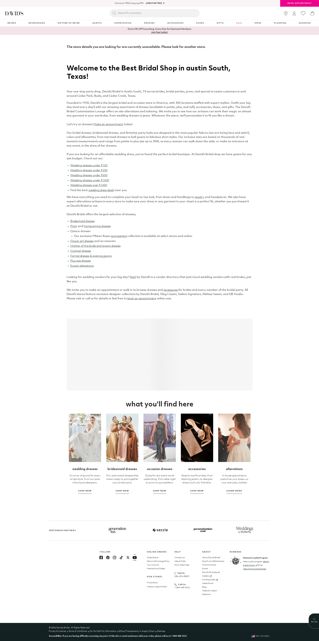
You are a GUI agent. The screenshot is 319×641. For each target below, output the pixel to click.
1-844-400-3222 (182, 588)
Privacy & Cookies (57, 631)
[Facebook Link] (101, 557)
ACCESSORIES (175, 23)
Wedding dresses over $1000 (88, 185)
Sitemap (161, 631)
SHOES (200, 23)
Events (205, 569)
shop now (84, 491)
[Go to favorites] (303, 13)
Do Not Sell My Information (103, 631)
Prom (73, 226)
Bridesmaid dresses (82, 221)
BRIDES (12, 23)
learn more (234, 491)
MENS (258, 23)
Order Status (152, 558)
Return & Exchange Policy (158, 561)
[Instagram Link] (114, 557)
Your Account (153, 565)
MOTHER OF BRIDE (69, 23)
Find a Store (152, 583)
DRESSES (149, 23)
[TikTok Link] (121, 557)
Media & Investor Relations (209, 592)
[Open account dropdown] (294, 13)
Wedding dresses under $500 (89, 175)
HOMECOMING (123, 23)
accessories (171, 290)
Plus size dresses (80, 261)
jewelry (199, 197)
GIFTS (220, 23)
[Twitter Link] (128, 557)
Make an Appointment (157, 587)
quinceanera (119, 236)
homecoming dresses (97, 226)
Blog (204, 587)
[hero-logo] (14, 13)
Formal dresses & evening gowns (91, 256)
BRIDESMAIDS (37, 23)
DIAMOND (305, 23)
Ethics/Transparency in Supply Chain (137, 631)
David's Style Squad (211, 572)
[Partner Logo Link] (117, 530)
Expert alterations (82, 266)
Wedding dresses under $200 (89, 170)
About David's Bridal (211, 558)
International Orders (156, 569)
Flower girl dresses (82, 241)
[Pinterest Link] (108, 557)
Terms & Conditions (77, 631)
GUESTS (97, 23)
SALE (239, 23)
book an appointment (141, 298)
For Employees (208, 580)
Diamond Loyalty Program (255, 558)
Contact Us (179, 558)
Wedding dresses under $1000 (89, 180)
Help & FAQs (180, 561)
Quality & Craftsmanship (213, 561)
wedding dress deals (101, 190)
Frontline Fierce (209, 565)
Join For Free (154, 3)
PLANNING (280, 23)
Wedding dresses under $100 (89, 165)
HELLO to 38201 (182, 576)
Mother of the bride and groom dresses (95, 246)
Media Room (208, 583)
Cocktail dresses (80, 251)
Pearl (133, 277)
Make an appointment (108, 124)
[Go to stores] (286, 13)
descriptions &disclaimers (254, 569)
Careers (205, 576)
